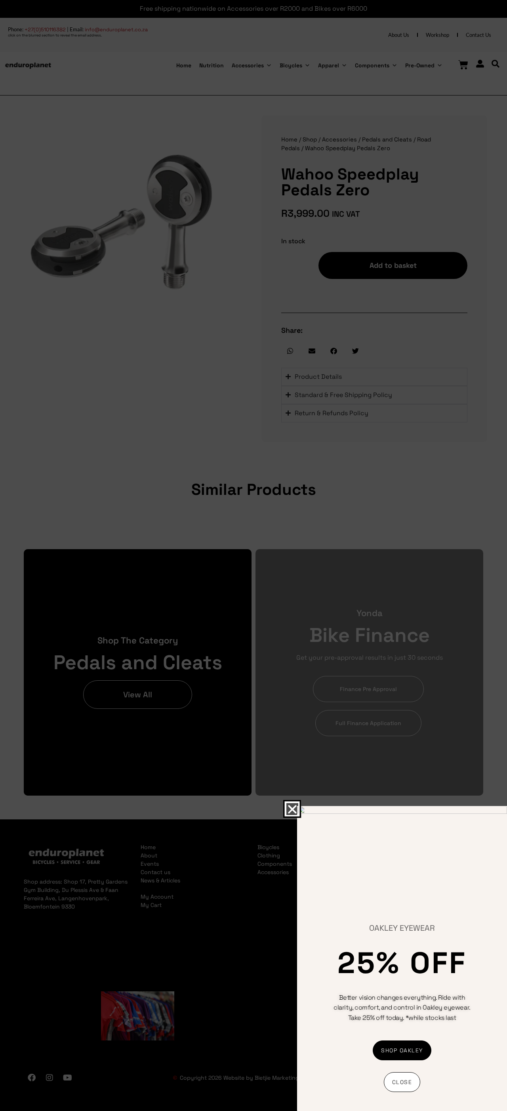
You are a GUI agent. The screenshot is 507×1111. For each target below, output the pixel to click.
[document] (253, 555)
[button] (292, 809)
